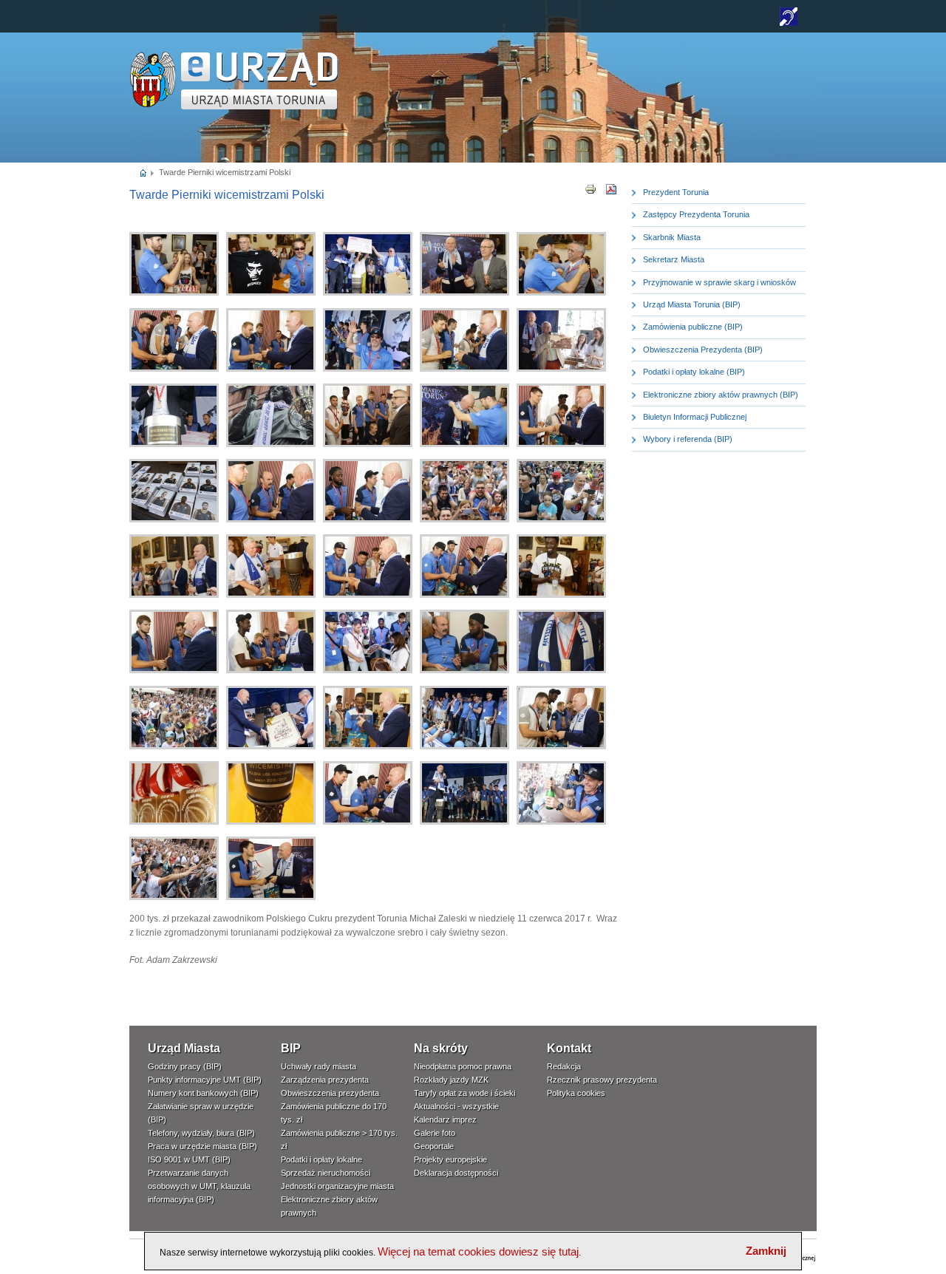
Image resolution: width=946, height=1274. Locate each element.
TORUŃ (259, 80)
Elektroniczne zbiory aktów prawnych (329, 1206)
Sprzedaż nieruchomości (325, 1172)
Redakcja (564, 1066)
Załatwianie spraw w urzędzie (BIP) (200, 1113)
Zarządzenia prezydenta (325, 1079)
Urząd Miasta (184, 1048)
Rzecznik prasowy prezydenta (602, 1079)
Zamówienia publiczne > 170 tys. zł (339, 1139)
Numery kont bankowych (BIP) (203, 1093)
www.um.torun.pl (152, 56)
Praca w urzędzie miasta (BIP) (202, 1146)
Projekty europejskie (450, 1159)
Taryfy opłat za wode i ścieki (464, 1093)
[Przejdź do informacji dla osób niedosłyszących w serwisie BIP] (788, 23)
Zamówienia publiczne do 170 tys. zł (334, 1113)
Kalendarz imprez (445, 1119)
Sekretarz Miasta (673, 259)
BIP (291, 1048)
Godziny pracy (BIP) (185, 1066)
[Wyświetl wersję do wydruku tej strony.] (590, 188)
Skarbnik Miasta (672, 237)
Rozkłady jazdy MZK (451, 1079)
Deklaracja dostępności (456, 1172)
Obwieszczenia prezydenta (330, 1093)
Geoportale (434, 1146)
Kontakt (569, 1048)
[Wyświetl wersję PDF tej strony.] (611, 188)
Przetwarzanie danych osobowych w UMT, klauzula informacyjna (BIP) (199, 1186)
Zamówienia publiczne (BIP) (693, 326)
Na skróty (441, 1048)
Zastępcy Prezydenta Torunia (696, 214)
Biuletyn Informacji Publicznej (694, 416)
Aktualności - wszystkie (456, 1106)
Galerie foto (434, 1132)
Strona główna (143, 172)
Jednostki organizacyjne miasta (337, 1186)
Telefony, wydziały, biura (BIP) (201, 1132)
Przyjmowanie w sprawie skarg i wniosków (719, 282)
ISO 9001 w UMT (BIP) (189, 1159)
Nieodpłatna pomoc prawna (462, 1066)
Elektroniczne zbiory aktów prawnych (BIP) (720, 394)
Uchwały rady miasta (318, 1066)
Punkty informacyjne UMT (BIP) (205, 1079)
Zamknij (766, 1250)
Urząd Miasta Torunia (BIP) (692, 304)
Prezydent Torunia (676, 192)
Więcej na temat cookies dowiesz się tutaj (478, 1251)
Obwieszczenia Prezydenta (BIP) (703, 349)
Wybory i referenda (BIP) (687, 439)
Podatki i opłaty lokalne (321, 1159)
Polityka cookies (576, 1093)
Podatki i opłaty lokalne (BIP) (694, 371)
